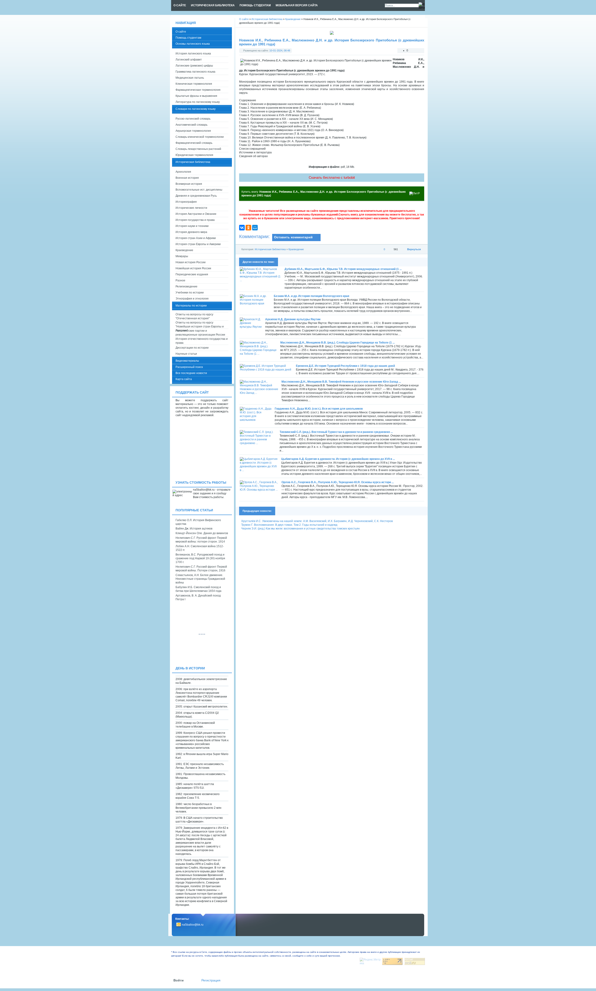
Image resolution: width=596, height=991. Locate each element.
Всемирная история (189, 183)
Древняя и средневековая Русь (196, 195)
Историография (186, 201)
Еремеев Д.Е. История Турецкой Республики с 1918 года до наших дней (345, 365)
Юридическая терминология (194, 155)
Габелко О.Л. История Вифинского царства (198, 522)
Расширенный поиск (189, 367)
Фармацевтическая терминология (198, 89)
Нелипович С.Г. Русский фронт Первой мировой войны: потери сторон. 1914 (201, 539)
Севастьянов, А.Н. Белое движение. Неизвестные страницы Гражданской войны (200, 578)
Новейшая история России (193, 268)
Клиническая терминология (194, 83)
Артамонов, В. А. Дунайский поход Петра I (198, 597)
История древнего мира (191, 232)
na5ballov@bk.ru (192, 924)
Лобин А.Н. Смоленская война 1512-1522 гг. (200, 548)
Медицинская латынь (190, 77)
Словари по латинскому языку (196, 109)
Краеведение (296, 249)
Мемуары (182, 256)
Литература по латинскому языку (198, 102)
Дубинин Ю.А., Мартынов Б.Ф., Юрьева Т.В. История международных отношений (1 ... (343, 269)
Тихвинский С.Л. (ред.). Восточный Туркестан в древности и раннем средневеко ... (336, 432)
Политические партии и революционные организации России (200, 332)
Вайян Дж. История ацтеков (194, 528)
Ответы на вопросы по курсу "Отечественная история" (194, 316)
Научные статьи (186, 353)
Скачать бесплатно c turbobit (332, 177)
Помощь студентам (188, 37)
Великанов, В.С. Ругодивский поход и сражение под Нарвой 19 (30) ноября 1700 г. (200, 558)
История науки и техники (192, 226)
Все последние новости (191, 373)
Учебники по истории (190, 292)
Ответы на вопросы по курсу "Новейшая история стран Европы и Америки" (200, 325)
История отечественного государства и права (202, 340)
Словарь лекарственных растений (198, 149)
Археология (183, 171)
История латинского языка (193, 53)
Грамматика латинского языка (195, 71)
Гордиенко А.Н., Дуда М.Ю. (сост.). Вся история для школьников (319, 408)
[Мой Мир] (255, 227)
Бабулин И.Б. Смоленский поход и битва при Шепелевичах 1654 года (198, 589)
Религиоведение (186, 286)
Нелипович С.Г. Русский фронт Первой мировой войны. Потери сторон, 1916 (201, 568)
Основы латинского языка (193, 43)
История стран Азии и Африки (196, 238)
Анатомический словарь (191, 124)
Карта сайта (184, 379)
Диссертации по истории (192, 347)
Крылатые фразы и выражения (196, 96)
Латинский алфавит (189, 59)
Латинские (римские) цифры (194, 65)
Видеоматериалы (187, 360)
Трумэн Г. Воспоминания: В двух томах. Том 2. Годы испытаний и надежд (289, 524)
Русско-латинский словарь (193, 118)
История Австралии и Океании (196, 214)
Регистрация (210, 980)
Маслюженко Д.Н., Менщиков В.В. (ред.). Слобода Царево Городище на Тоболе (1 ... (337, 342)
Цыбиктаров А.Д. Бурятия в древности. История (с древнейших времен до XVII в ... (338, 459)
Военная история (187, 177)
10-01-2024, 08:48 (279, 50)
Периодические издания (192, 274)
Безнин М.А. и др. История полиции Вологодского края (311, 296)
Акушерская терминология (193, 130)
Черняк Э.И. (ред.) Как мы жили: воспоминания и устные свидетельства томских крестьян (300, 528)
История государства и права (195, 220)
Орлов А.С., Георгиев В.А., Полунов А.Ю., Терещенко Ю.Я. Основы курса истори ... (337, 482)
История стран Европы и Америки (198, 244)
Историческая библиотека (270, 249)
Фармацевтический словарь (194, 143)
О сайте (181, 31)
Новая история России (191, 262)
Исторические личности (191, 207)
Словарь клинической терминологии (200, 136)
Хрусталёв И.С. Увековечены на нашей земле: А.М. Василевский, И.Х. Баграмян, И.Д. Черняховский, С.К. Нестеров (317, 521)
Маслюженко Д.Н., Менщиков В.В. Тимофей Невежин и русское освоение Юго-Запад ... (341, 381)
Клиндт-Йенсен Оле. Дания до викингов (202, 533)
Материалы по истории (191, 305)
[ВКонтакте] (242, 227)
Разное (180, 280)
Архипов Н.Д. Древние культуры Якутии (292, 319)
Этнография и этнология (192, 298)
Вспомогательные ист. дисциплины (199, 189)
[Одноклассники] (248, 227)
